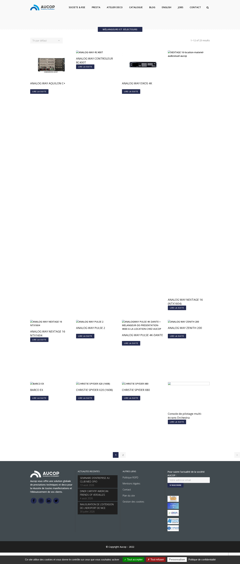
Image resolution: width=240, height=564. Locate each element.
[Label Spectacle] (173, 500)
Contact (127, 489)
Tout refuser (157, 559)
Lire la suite (39, 91)
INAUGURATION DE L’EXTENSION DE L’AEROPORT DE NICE (97, 506)
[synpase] (173, 530)
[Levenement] (173, 508)
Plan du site (129, 495)
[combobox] (46, 41)
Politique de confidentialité (202, 559)
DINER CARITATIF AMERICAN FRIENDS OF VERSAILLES (94, 493)
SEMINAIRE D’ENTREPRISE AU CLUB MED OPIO (95, 479)
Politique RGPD (130, 477)
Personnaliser (177, 559)
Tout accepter (134, 559)
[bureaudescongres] (173, 523)
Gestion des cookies (133, 501)
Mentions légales (131, 483)
